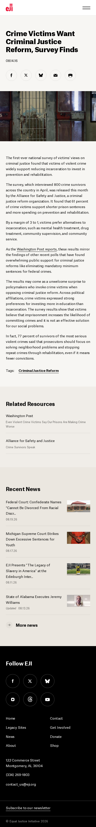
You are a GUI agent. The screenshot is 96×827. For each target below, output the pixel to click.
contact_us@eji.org (21, 784)
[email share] (55, 75)
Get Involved (60, 727)
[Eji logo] (9, 7)
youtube (47, 699)
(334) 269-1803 (18, 774)
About (11, 745)
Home (10, 718)
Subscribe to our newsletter (28, 807)
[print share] (70, 75)
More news (27, 625)
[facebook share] (11, 75)
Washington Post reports (37, 248)
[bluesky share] (40, 75)
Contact (56, 718)
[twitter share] (26, 75)
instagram (13, 699)
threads (30, 699)
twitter (30, 681)
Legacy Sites (16, 727)
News (10, 736)
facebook (13, 681)
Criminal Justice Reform (39, 370)
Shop (54, 745)
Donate (55, 736)
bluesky (47, 681)
